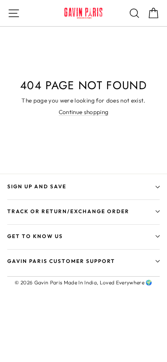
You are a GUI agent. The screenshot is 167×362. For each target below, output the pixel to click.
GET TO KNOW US (35, 236)
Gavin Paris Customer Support (61, 261)
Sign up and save (36, 186)
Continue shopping (84, 112)
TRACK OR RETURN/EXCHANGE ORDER (68, 211)
